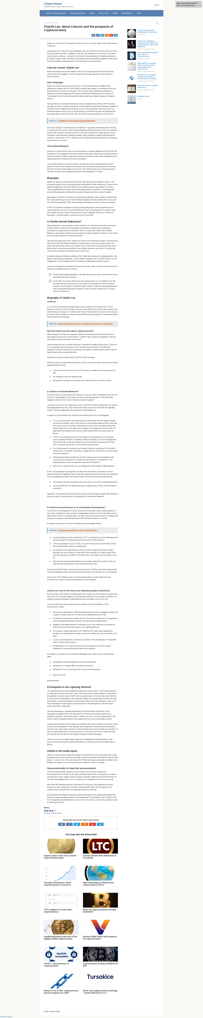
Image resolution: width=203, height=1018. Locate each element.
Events (92, 13)
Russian (3, 1017)
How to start (103, 13)
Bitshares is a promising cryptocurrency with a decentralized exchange (146, 76)
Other (139, 13)
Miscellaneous (127, 13)
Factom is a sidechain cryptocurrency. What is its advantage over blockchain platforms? (147, 44)
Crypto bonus (53, 3)
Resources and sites (77, 13)
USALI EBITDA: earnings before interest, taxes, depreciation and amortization (146, 66)
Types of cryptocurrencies (56, 13)
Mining (115, 13)
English (156, 5)
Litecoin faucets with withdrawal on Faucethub (147, 31)
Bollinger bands (143, 96)
